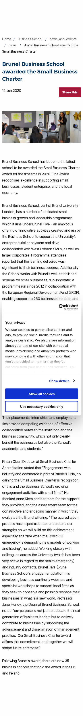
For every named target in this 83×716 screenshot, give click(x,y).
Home (6, 39)
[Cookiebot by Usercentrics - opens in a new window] (59, 307)
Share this (69, 92)
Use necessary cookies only (41, 406)
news (13, 45)
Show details (59, 381)
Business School (30, 39)
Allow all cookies (42, 394)
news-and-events (63, 39)
